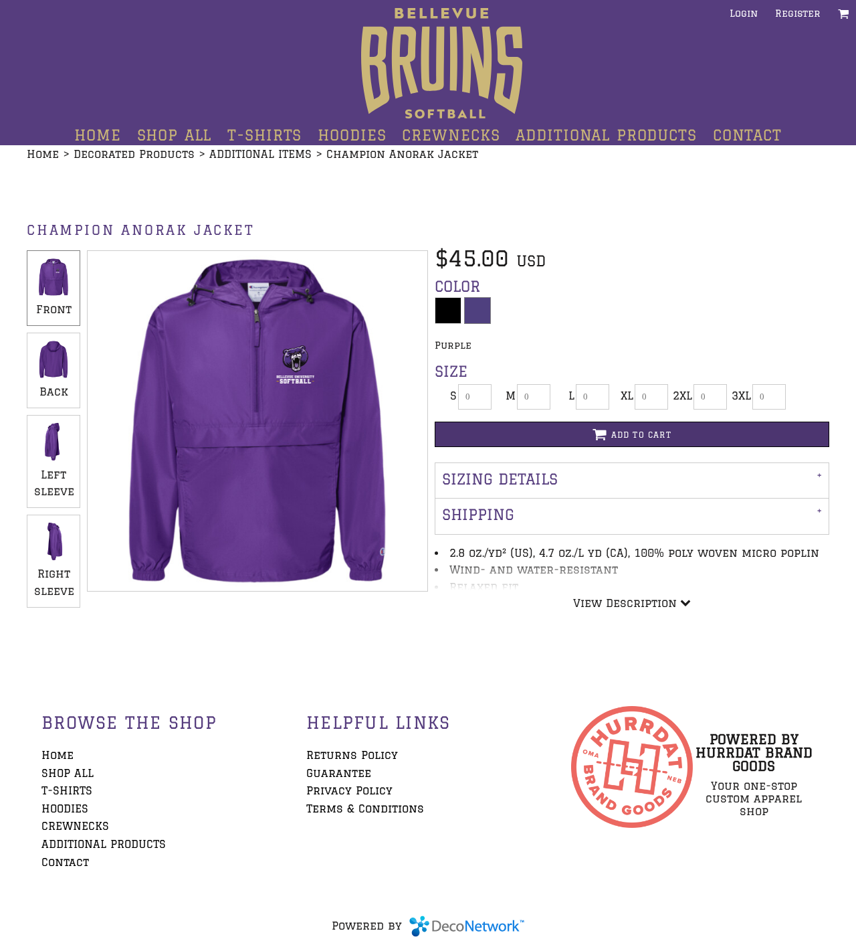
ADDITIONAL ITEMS (260, 154)
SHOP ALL (67, 773)
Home (43, 154)
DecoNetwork (466, 926)
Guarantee (338, 773)
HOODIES (64, 808)
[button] (843, 13)
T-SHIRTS (66, 790)
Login (744, 13)
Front (54, 309)
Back (53, 391)
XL (627, 396)
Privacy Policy (349, 790)
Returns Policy (352, 755)
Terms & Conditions (365, 808)
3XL (741, 396)
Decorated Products (134, 154)
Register (798, 13)
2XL (682, 396)
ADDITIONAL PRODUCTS (103, 844)
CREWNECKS (75, 826)
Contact (65, 862)
